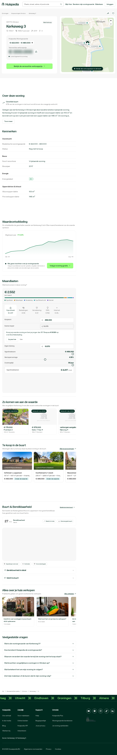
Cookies (58, 749)
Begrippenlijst (41, 721)
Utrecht (26, 698)
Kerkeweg (32, 13)
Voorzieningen (41, 564)
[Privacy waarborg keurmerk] (91, 719)
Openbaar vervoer (12, 564)
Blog (4, 726)
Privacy (48, 749)
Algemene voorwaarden (33, 749)
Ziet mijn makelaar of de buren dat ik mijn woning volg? (27, 676)
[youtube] (88, 711)
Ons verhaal (6, 716)
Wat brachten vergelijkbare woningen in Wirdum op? (27, 663)
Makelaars (99, 4)
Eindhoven (47, 698)
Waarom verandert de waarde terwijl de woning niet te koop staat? (32, 656)
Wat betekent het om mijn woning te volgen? (23, 669)
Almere (110, 698)
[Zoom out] (111, 24)
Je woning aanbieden (60, 726)
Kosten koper (9, 326)
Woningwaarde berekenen (62, 721)
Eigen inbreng (9, 346)
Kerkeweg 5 (22, 738)
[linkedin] (112, 711)
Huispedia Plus (57, 716)
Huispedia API (22, 726)
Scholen (27, 564)
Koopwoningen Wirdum (18, 13)
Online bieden (22, 721)
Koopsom (8, 319)
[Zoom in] (111, 20)
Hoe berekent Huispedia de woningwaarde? (23, 650)
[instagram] (100, 711)
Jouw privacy (40, 726)
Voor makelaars (23, 716)
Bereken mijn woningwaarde (83, 4)
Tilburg (91, 698)
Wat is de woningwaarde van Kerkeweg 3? (22, 643)
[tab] (11, 310)
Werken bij (6, 731)
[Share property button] (108, 13)
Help (37, 716)
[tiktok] (106, 711)
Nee (21, 339)
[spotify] (94, 711)
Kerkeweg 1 (11, 738)
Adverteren (21, 731)
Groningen (5, 13)
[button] (87, 43)
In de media (6, 721)
